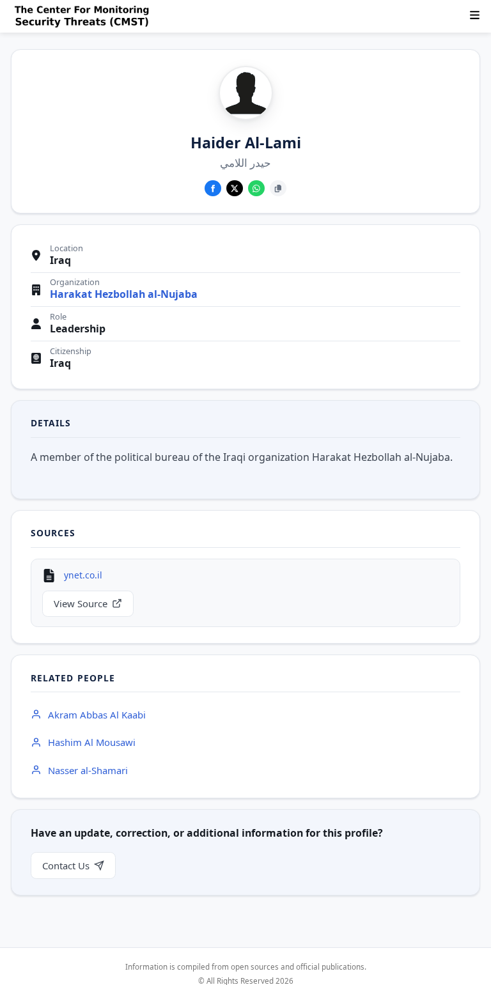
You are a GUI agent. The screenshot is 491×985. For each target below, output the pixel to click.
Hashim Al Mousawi (92, 742)
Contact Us (66, 865)
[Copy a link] (278, 188)
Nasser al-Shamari (88, 770)
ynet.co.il (83, 575)
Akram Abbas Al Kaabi (97, 714)
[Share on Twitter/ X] (234, 188)
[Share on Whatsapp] (256, 188)
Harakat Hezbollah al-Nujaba (124, 294)
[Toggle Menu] (474, 15)
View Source (80, 603)
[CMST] (84, 16)
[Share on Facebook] (213, 188)
